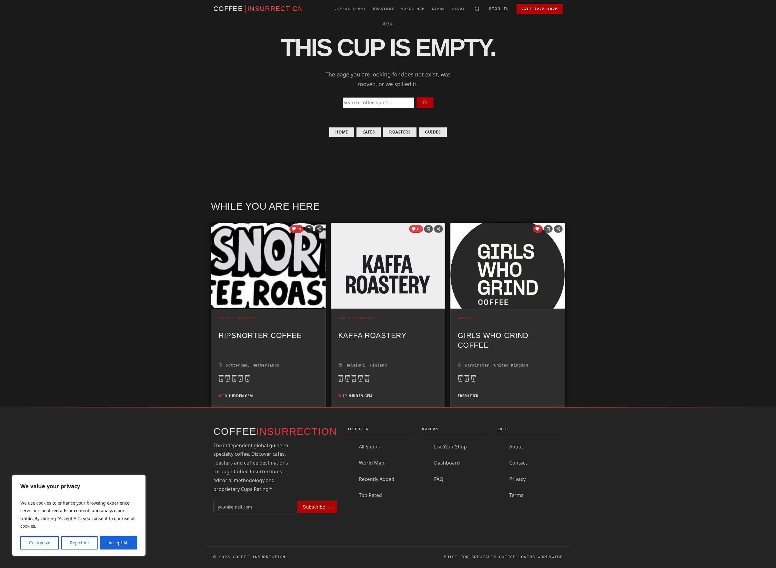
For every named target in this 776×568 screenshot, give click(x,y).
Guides (432, 132)
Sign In (499, 9)
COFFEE (258, 8)
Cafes (369, 132)
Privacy (517, 479)
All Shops (369, 446)
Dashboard (447, 462)
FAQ (438, 479)
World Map (413, 9)
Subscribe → (317, 506)
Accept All (119, 543)
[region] (79, 515)
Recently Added (376, 479)
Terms (516, 495)
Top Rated (370, 495)
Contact (518, 462)
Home (341, 132)
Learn (438, 9)
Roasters (383, 9)
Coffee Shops (350, 9)
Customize (39, 543)
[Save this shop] (309, 229)
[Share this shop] (319, 229)
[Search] (477, 9)
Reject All (79, 543)
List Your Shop (539, 9)
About (458, 9)
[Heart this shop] (538, 229)
